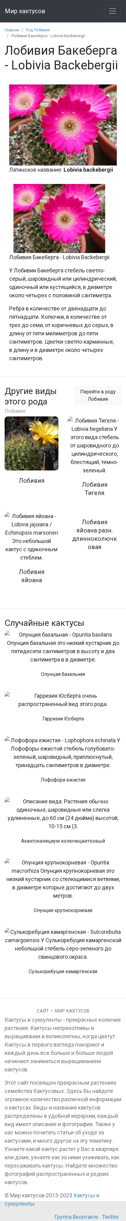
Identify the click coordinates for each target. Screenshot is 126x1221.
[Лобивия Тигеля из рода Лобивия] (94, 460)
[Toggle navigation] (112, 11)
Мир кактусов (25, 11)
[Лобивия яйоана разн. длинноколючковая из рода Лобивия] (94, 535)
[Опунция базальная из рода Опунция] (63, 657)
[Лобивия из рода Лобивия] (31, 454)
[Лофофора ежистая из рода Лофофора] (63, 763)
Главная (12, 30)
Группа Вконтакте (76, 1217)
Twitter (110, 1217)
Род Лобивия (38, 30)
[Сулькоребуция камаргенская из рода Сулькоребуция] (63, 954)
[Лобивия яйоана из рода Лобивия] (31, 552)
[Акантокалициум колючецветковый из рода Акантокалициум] (63, 824)
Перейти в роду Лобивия (98, 395)
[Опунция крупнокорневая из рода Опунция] (63, 889)
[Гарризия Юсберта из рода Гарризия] (63, 710)
